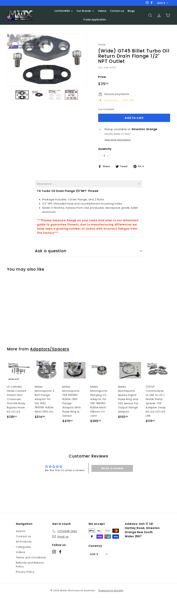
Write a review (112, 468)
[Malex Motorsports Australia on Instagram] (54, 552)
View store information (118, 139)
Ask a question (50, 251)
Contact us (23, 536)
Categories (23, 547)
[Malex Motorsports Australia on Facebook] (60, 552)
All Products (24, 541)
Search (20, 531)
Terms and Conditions (31, 557)
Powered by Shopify (110, 590)
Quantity (105, 149)
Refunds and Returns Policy (30, 564)
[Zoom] (46, 60)
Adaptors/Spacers (49, 349)
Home (102, 44)
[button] (88, 183)
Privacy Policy (25, 572)
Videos (20, 552)
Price (102, 77)
